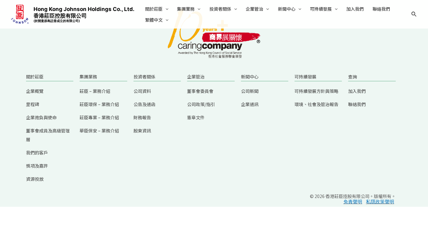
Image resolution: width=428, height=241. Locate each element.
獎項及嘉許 (37, 166)
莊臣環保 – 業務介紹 (99, 104)
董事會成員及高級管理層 (48, 134)
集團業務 (186, 9)
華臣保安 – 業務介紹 (99, 130)
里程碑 (32, 104)
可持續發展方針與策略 (316, 91)
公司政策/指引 (201, 104)
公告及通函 (144, 104)
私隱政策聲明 (380, 202)
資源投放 (35, 179)
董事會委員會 (200, 91)
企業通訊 (249, 104)
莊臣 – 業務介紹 (95, 91)
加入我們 (355, 9)
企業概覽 (35, 91)
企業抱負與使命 (41, 117)
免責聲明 (352, 202)
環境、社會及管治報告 (316, 104)
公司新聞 (249, 91)
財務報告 (142, 117)
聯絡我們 (381, 9)
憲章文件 (196, 117)
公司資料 (142, 91)
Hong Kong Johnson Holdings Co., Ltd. (84, 14)
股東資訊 (142, 130)
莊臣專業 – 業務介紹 (99, 117)
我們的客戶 (37, 152)
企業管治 (254, 9)
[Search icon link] (414, 15)
